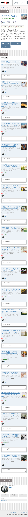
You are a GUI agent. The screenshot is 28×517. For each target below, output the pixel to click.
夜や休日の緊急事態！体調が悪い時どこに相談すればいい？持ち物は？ (10, 394)
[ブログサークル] (5, 3)
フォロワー (14, 495)
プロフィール (5, 47)
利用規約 (15, 512)
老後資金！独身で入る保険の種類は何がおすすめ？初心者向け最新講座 (10, 436)
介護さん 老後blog (9, 16)
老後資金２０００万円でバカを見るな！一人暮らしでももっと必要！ (10, 63)
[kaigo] (2, 71)
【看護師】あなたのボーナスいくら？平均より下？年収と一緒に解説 (9, 83)
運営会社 (25, 512)
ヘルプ (20, 512)
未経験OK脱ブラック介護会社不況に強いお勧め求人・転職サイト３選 (10, 311)
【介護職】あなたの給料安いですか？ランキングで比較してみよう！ (9, 104)
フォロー (5, 495)
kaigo (4, 22)
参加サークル (23, 495)
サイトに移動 (5, 43)
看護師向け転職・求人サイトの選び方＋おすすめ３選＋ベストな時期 (10, 332)
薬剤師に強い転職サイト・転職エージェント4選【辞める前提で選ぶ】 (10, 353)
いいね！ (5, 69)
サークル (10, 512)
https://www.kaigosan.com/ (7, 18)
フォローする (15, 43)
